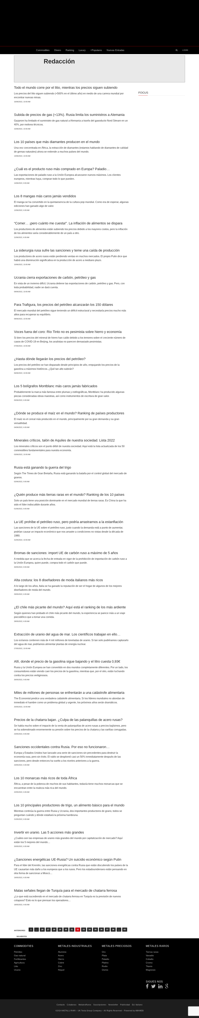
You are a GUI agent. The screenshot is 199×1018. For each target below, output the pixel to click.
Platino (105, 962)
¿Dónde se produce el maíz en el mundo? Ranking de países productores (69, 413)
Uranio (17, 970)
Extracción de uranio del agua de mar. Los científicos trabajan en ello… (67, 634)
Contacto (61, 1005)
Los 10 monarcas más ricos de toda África (45, 778)
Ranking (70, 50)
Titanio (149, 966)
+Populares (96, 50)
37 (107, 929)
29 (60, 929)
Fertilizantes (20, 959)
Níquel (61, 970)
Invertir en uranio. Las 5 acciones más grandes (49, 832)
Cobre (61, 962)
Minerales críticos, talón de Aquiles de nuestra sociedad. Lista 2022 (64, 440)
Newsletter (113, 1005)
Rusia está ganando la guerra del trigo (42, 467)
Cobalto (149, 959)
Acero (61, 955)
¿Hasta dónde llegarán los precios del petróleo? (50, 359)
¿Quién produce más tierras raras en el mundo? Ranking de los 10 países (69, 495)
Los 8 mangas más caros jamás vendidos (45, 196)
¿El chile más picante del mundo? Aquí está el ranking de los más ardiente (70, 607)
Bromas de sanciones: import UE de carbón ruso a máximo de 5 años (66, 553)
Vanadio (150, 955)
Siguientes (21, 936)
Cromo (149, 962)
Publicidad (125, 1005)
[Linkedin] (160, 987)
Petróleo (18, 952)
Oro (104, 952)
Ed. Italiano (137, 1005)
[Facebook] (147, 987)
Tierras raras (152, 952)
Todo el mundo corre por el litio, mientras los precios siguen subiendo (65, 88)
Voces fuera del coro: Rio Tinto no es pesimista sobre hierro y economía (68, 332)
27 (48, 929)
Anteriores (19, 930)
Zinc (60, 966)
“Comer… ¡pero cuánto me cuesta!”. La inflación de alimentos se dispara (68, 223)
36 (101, 929)
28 (54, 929)
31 (72, 929)
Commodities (43, 50)
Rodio (105, 966)
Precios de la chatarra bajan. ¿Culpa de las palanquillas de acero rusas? (68, 720)
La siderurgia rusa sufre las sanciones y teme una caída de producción (67, 250)
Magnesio (150, 970)
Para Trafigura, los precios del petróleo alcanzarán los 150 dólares (63, 305)
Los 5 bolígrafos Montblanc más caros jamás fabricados (55, 386)
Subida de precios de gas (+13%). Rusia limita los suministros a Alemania (69, 115)
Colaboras (71, 1005)
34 (89, 929)
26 (42, 929)
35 (95, 929)
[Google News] (167, 987)
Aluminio (62, 952)
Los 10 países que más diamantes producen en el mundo (57, 142)
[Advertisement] (99, 23)
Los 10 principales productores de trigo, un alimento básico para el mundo (69, 805)
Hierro (61, 959)
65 (125, 929)
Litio (16, 966)
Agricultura (19, 962)
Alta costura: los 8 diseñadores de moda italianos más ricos (58, 580)
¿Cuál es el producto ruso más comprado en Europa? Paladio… (62, 169)
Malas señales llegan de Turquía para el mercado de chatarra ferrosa (65, 890)
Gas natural (19, 955)
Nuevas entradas (115, 50)
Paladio (105, 959)
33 (84, 929)
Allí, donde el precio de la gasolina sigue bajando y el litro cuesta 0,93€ (67, 661)
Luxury (82, 50)
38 (113, 929)
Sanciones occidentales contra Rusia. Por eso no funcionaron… (62, 747)
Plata (104, 955)
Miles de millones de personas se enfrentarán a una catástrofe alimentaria (69, 693)
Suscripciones (99, 1005)
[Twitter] (153, 987)
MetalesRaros (85, 1005)
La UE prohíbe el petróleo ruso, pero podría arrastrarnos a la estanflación (68, 522)
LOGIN (185, 50)
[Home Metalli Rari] (24, 50)
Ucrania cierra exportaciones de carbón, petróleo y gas (55, 277)
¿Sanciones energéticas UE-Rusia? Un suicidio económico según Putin (67, 859)
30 (66, 929)
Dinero (57, 50)
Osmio (105, 970)
